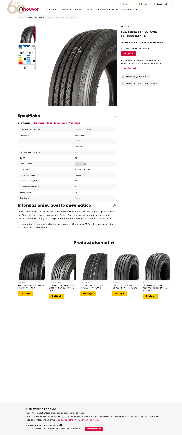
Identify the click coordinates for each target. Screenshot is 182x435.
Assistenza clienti (129, 9)
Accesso (128, 53)
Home (22, 17)
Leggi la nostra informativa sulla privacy (78, 420)
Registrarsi (130, 68)
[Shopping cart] (151, 4)
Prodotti (50, 9)
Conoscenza (66, 9)
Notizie (78, 9)
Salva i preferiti (94, 429)
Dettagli (25, 294)
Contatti (88, 9)
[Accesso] (146, 4)
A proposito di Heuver (105, 9)
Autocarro (39, 17)
